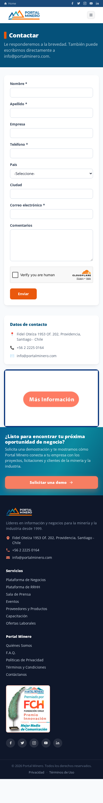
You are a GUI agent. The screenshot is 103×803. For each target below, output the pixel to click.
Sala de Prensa (18, 594)
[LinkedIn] (97, 3)
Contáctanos (16, 674)
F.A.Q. (11, 653)
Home (12, 3)
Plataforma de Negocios (26, 580)
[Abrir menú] (91, 15)
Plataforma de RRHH (23, 587)
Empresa (17, 124)
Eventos (12, 601)
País (13, 164)
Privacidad (36, 772)
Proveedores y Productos (26, 609)
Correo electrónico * (27, 205)
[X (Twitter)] (78, 3)
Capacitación (17, 616)
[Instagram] (84, 3)
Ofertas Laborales (21, 623)
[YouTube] (91, 3)
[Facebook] (72, 3)
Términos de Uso (61, 772)
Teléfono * (19, 144)
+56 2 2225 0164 (30, 347)
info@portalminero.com (36, 355)
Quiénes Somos (19, 645)
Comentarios (21, 225)
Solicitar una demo (48, 482)
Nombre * (18, 83)
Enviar (23, 293)
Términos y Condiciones (26, 667)
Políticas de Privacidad (25, 660)
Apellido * (18, 103)
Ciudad (16, 184)
